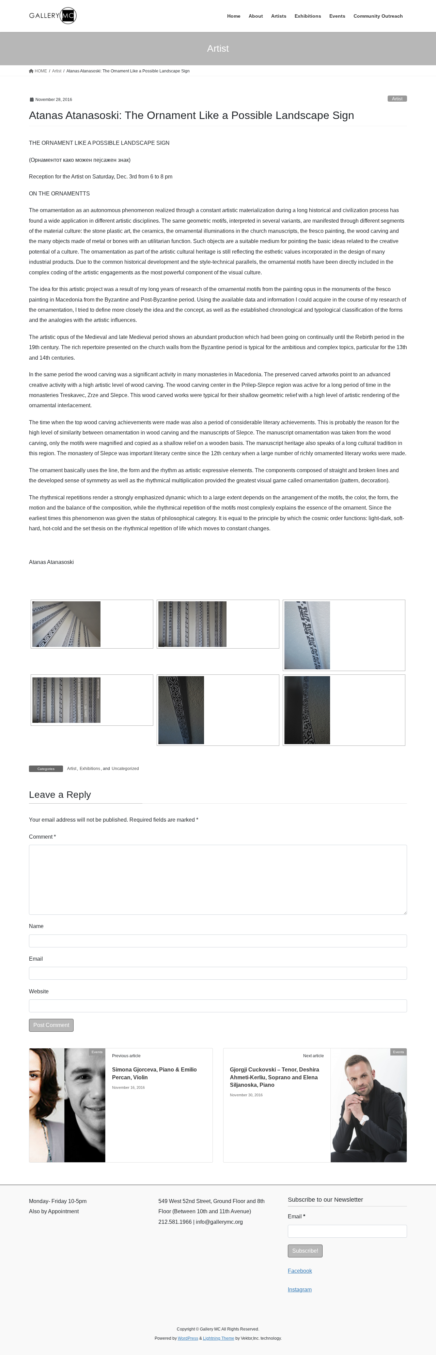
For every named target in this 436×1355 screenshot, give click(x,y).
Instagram (300, 1289)
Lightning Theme (218, 1338)
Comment (42, 837)
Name (36, 926)
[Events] (67, 1071)
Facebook (300, 1271)
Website (39, 991)
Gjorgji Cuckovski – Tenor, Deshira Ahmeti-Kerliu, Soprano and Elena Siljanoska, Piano (274, 1077)
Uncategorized (125, 768)
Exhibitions (90, 768)
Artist (397, 98)
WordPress (188, 1338)
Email (36, 959)
